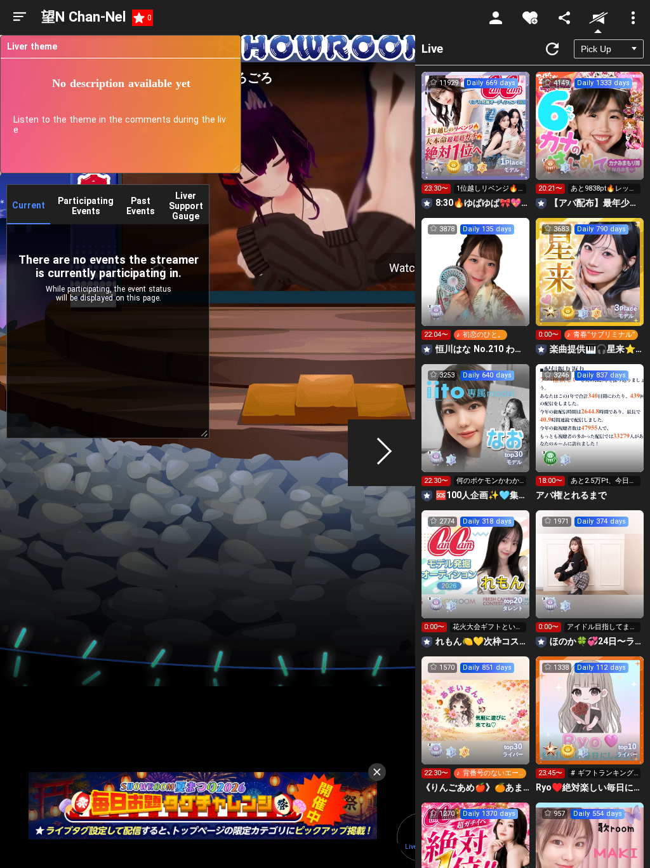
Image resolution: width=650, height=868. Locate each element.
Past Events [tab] (140, 206)
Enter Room (475, 137)
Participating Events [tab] (86, 206)
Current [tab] (28, 205)
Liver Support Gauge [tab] (186, 206)
